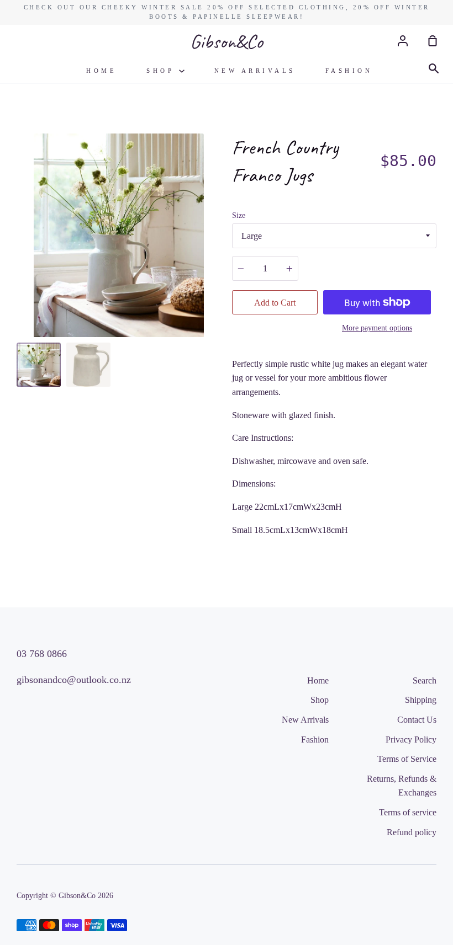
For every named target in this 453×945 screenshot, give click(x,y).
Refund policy (411, 832)
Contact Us (416, 719)
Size (238, 215)
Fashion (349, 70)
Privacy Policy (411, 739)
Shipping (420, 699)
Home (101, 70)
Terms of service (407, 812)
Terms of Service (406, 759)
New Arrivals (255, 70)
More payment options (377, 328)
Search (424, 680)
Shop (162, 70)
